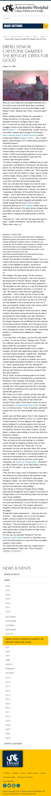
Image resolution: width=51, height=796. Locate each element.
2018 (7, 682)
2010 (7, 716)
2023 (7, 598)
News (27, 36)
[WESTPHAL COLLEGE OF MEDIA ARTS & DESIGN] (25, 14)
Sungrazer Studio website (13, 538)
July (7, 647)
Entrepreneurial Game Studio (27, 405)
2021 (7, 607)
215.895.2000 (13, 794)
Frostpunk (28, 206)
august (42, 36)
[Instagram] (14, 787)
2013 (7, 703)
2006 (7, 733)
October (9, 625)
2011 (7, 712)
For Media (15, 773)
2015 (7, 695)
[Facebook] (5, 787)
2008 (7, 725)
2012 (7, 707)
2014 (7, 699)
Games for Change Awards (26, 462)
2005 (7, 737)
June (7, 651)
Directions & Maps (9, 777)
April (7, 660)
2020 (34, 36)
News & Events (16, 36)
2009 (7, 720)
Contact (42, 773)
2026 (7, 586)
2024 (7, 594)
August (9, 633)
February (10, 668)
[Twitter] (9, 787)
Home (5, 36)
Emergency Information (25, 777)
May (7, 655)
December (10, 616)
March (9, 664)
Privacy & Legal (33, 773)
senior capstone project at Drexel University (20, 135)
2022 (7, 603)
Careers (23, 773)
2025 (7, 590)
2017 (7, 686)
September (10, 629)
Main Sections (13, 26)
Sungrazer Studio (26, 138)
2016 (7, 690)
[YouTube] (18, 787)
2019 (7, 677)
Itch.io (41, 524)
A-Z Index (6, 773)
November (10, 621)
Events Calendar (13, 743)
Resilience (11, 130)
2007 (7, 729)
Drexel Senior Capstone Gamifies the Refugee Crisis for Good (24, 640)
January (9, 672)
